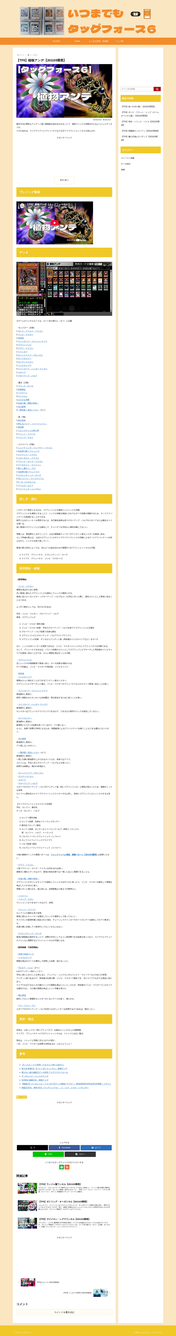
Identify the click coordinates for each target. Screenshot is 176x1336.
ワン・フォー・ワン (27, 1006)
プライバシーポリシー (23, 1332)
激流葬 (21, 427)
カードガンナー (24, 359)
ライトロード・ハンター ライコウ (32, 369)
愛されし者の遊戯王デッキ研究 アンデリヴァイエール (45, 1072)
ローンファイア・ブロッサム (30, 355)
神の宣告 (22, 420)
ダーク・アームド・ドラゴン (30, 331)
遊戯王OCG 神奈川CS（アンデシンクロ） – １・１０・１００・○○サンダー (55, 1088)
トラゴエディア (25, 958)
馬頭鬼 (21, 338)
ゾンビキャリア (24, 365)
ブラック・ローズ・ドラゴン (30, 461)
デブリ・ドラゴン (25, 348)
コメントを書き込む (64, 1312)
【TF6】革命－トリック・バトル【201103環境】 (140, 123)
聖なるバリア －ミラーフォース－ (32, 424)
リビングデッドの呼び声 (28, 431)
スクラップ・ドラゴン (27, 455)
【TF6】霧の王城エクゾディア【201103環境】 (139, 138)
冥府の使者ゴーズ (26, 954)
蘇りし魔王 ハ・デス (27, 468)
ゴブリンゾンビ (24, 345)
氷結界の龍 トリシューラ (29, 451)
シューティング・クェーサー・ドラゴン (35, 448)
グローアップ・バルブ (27, 376)
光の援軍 (22, 407)
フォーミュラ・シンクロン (29, 489)
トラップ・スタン (25, 438)
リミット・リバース (26, 434)
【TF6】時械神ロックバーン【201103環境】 (140, 131)
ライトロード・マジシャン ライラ (32, 341)
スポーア (22, 372)
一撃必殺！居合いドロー (28, 410)
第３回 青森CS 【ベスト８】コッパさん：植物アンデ (44, 1069)
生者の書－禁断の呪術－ (28, 403)
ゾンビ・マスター (25, 335)
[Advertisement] (64, 156)
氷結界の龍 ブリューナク (29, 472)
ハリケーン (23, 393)
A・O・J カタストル (27, 482)
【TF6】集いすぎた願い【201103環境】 (138, 107)
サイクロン (23, 396)
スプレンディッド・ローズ (29, 475)
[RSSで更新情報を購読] (67, 1167)
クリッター (23, 352)
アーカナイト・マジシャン (29, 465)
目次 (62, 180)
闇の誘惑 (22, 995)
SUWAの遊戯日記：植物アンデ (35, 1080)
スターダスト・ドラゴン (28, 458)
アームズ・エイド (25, 486)
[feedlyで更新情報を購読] (61, 1167)
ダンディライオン (25, 362)
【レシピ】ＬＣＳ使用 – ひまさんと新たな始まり (43, 1065)
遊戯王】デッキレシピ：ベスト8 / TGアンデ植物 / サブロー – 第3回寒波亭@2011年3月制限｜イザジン (67, 1084)
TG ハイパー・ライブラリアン (31, 479)
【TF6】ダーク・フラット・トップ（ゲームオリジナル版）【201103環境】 (140, 114)
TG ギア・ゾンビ (25, 968)
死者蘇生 (22, 390)
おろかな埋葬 (23, 400)
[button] (80, 1154)
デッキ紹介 (22, 1097)
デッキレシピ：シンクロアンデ (35, 1076)
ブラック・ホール (25, 386)
